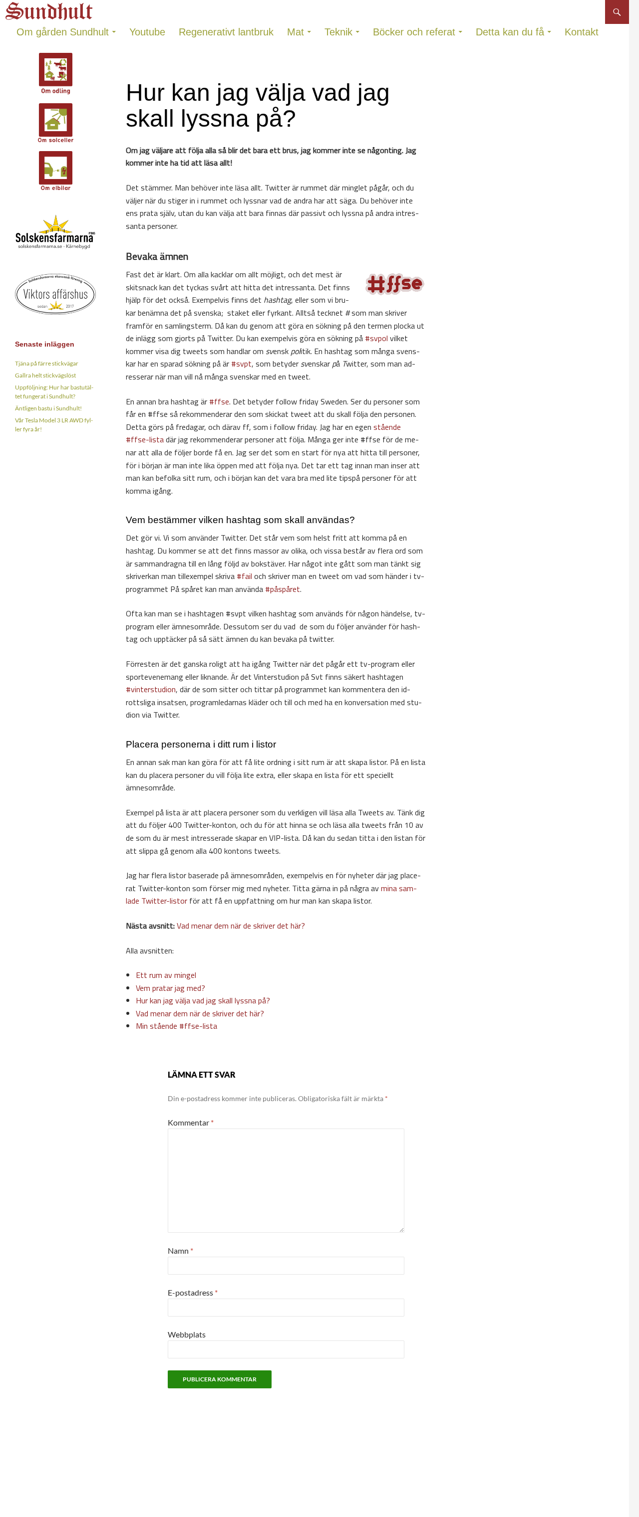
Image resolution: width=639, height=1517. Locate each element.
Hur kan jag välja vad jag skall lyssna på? (203, 1000)
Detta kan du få (510, 31)
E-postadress (193, 1292)
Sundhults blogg (50, 8)
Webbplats (187, 1334)
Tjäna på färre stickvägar (46, 363)
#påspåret (282, 589)
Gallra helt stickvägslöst (45, 375)
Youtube (147, 31)
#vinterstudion (151, 689)
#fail (244, 576)
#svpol (376, 338)
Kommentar (191, 1122)
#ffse (219, 401)
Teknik (338, 31)
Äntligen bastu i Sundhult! (48, 408)
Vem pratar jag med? (170, 988)
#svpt (241, 364)
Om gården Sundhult (62, 31)
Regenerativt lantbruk (226, 31)
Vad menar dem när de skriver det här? (241, 926)
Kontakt (582, 31)
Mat (295, 31)
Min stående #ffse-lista (176, 1026)
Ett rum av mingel (166, 975)
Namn (180, 1250)
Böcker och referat (414, 31)
